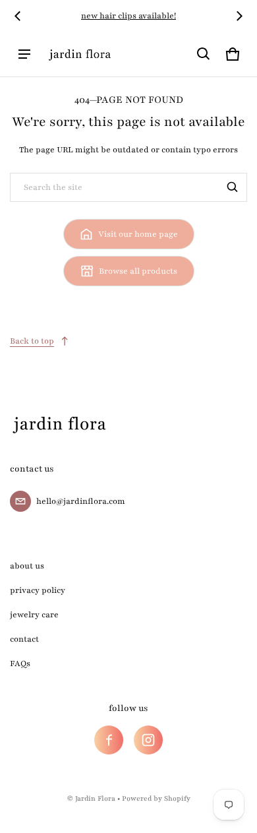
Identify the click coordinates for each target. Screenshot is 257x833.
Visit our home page (138, 234)
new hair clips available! (128, 16)
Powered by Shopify (156, 798)
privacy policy (37, 590)
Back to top (32, 341)
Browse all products (138, 271)
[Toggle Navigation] (24, 54)
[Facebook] (108, 740)
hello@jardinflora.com (80, 501)
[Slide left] (18, 16)
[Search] (232, 187)
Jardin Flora (95, 798)
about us (27, 566)
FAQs (20, 663)
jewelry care (34, 614)
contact (24, 639)
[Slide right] (239, 16)
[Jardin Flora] (80, 54)
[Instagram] (148, 740)
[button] (203, 54)
